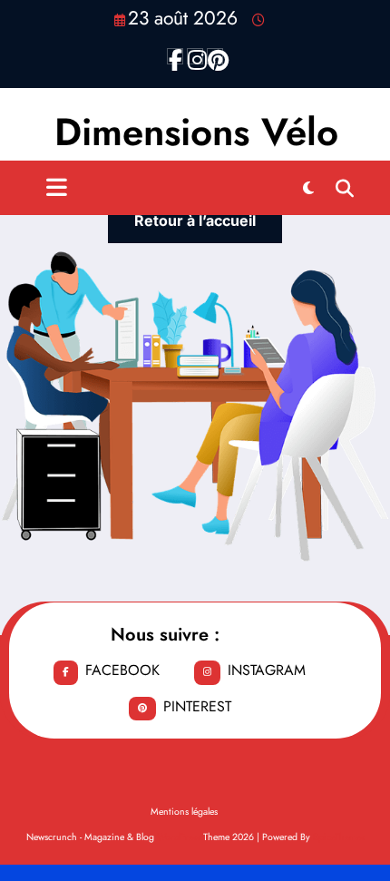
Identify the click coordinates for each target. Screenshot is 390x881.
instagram (267, 670)
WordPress (178, 837)
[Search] (345, 188)
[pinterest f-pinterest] (215, 56)
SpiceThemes (339, 837)
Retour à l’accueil (195, 220)
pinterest (197, 706)
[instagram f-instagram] (195, 56)
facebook (122, 670)
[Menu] (56, 188)
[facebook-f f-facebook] (175, 56)
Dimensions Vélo (196, 132)
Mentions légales (184, 811)
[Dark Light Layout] (308, 188)
